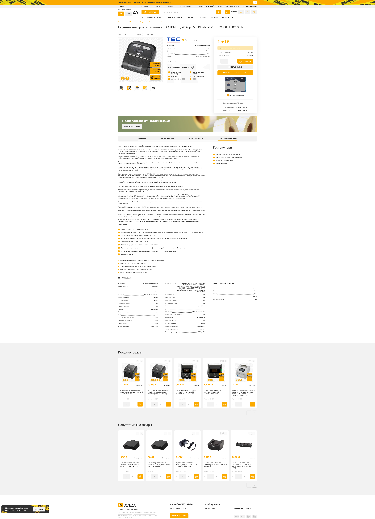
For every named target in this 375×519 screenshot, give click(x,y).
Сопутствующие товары (227, 138)
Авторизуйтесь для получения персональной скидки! (152, 2)
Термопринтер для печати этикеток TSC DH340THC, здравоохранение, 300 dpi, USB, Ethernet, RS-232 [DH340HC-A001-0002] (243, 393)
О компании (145, 6)
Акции (190, 17)
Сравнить (138, 34)
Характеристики (167, 138)
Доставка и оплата (185, 6)
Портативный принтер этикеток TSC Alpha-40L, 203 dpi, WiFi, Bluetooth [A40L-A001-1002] (214, 392)
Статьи (158, 6)
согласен (39, 509)
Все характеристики (172, 61)
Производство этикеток (222, 17)
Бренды (202, 17)
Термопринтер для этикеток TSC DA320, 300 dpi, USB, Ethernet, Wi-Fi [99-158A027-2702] (131, 392)
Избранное (150, 34)
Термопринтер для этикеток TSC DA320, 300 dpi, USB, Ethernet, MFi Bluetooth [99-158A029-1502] (159, 392)
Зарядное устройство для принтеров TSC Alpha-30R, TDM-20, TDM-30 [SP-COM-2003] (187, 464)
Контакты (201, 6)
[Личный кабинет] (254, 12)
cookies (20, 508)
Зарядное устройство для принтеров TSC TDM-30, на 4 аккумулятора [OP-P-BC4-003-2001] (242, 465)
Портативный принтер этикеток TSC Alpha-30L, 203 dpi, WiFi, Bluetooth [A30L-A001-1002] (186, 392)
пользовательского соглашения (144, 514)
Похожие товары (196, 138)
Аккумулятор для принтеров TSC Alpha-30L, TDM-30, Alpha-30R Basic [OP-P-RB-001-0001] (159, 464)
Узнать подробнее (132, 126)
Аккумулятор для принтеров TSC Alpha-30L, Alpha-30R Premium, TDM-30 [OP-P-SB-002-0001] (130, 464)
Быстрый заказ (235, 67)
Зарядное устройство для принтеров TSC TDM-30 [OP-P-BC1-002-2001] (215, 464)
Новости (170, 6)
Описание (142, 138)
